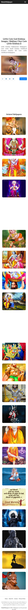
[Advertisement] (14, 19)
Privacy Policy (22, 598)
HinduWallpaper (6, 2)
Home (6, 598)
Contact (16, 598)
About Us (11, 598)
